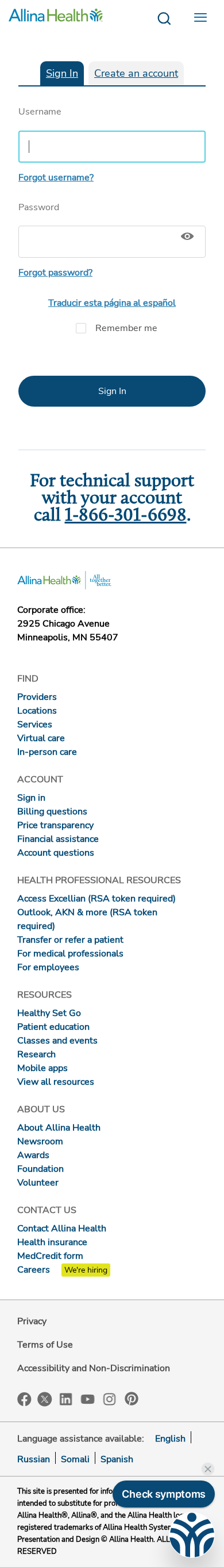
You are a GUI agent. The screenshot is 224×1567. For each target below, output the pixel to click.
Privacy (32, 1321)
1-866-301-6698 (126, 516)
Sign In (62, 73)
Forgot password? (55, 272)
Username (39, 111)
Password (38, 207)
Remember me (126, 328)
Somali (75, 1459)
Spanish (117, 1459)
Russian (33, 1459)
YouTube (88, 1398)
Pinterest (131, 1399)
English (170, 1438)
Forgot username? (56, 177)
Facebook (24, 1399)
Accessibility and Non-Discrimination (93, 1368)
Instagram (110, 1398)
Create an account (136, 73)
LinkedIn (66, 1398)
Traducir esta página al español (112, 303)
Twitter (44, 1399)
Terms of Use (45, 1344)
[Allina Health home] (56, 19)
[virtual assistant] (192, 1535)
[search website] (164, 18)
